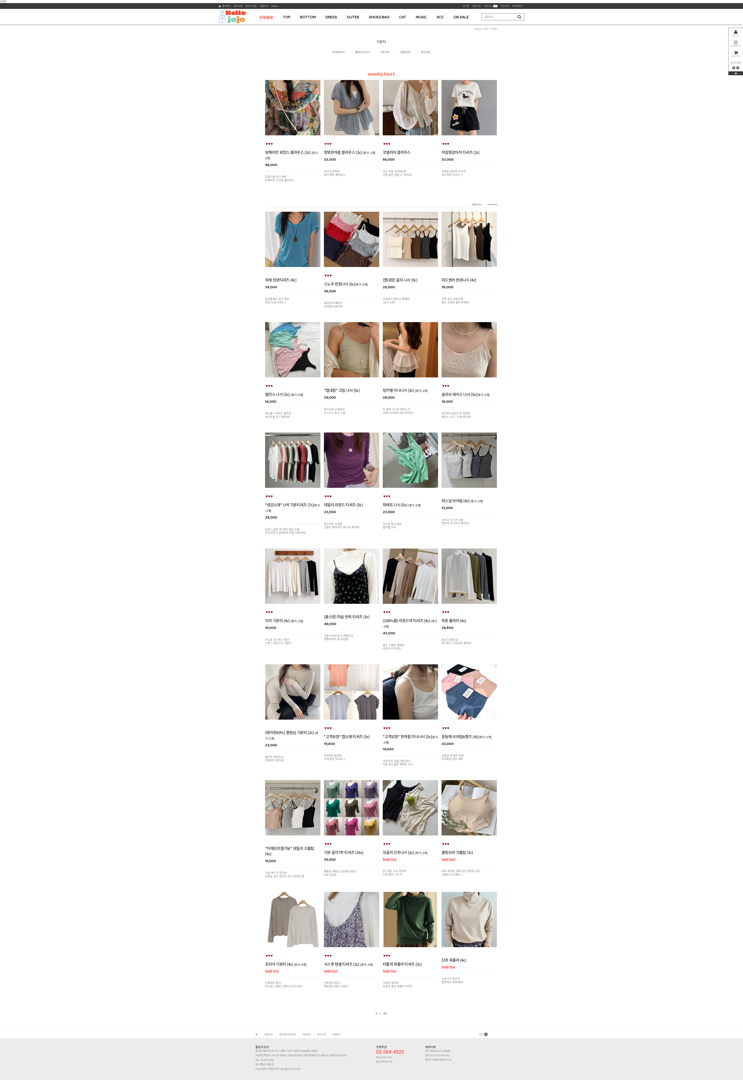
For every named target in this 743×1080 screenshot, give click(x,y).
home (478, 29)
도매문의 (336, 1034)
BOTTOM (308, 17)
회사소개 (321, 1034)
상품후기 (264, 6)
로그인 (736, 35)
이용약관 (306, 1034)
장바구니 (736, 56)
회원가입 (476, 6)
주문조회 (505, 6)
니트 (382, 52)
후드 (423, 52)
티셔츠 (335, 52)
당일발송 (266, 17)
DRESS (331, 17)
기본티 (494, 29)
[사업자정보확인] (295, 1055)
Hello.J (274, 6)
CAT (402, 17)
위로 (481, 1034)
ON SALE (461, 17)
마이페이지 (735, 46)
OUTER (353, 17)
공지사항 (238, 6)
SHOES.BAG (379, 17)
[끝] (385, 1013)
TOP (286, 17)
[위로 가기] (735, 73)
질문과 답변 (251, 6)
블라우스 (360, 52)
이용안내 (268, 1034)
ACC (440, 17)
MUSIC (421, 17)
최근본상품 (735, 62)
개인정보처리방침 (287, 1034)
